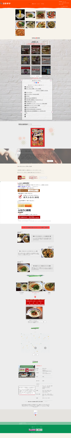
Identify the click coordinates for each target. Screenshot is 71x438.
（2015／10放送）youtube (42, 90)
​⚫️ (25, 114)
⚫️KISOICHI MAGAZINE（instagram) (33, 109)
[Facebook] (36, 82)
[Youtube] (38, 82)
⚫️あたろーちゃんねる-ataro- (31, 107)
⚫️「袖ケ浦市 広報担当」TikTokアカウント (34, 99)
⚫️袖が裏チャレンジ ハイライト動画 (32, 105)
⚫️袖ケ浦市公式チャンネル (30, 101)
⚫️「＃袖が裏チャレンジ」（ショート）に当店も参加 (36, 103)
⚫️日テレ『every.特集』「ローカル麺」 (33, 88)
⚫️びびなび (27, 96)
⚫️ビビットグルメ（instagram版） (32, 94)
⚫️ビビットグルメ (28, 92)
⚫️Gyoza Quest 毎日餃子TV (31, 97)
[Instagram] (34, 82)
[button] (34, 4)
